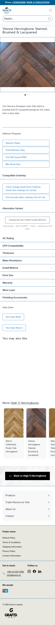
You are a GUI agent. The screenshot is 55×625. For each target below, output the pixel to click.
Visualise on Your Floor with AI (27, 220)
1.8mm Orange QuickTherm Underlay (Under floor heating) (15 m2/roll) (23, 188)
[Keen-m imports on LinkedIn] (39, 571)
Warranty (7, 283)
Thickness (8, 253)
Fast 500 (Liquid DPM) (16, 157)
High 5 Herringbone (25, 403)
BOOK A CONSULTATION (38, 2)
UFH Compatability (12, 246)
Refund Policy (8, 538)
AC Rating (8, 238)
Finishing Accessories (14, 297)
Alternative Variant (12, 208)
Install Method (10, 268)
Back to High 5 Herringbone (29, 475)
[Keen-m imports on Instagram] (29, 571)
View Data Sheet (13, 317)
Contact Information (11, 555)
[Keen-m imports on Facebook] (34, 571)
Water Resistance (12, 260)
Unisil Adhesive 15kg (15, 150)
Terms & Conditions (11, 542)
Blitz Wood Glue (13, 164)
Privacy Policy (8, 551)
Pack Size (7, 275)
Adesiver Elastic (13, 143)
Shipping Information (12, 547)
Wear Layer (8, 290)
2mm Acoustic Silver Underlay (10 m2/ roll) (25, 197)
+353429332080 (19, 2)
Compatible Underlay (14, 175)
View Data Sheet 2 (14, 328)
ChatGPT (24, 226)
